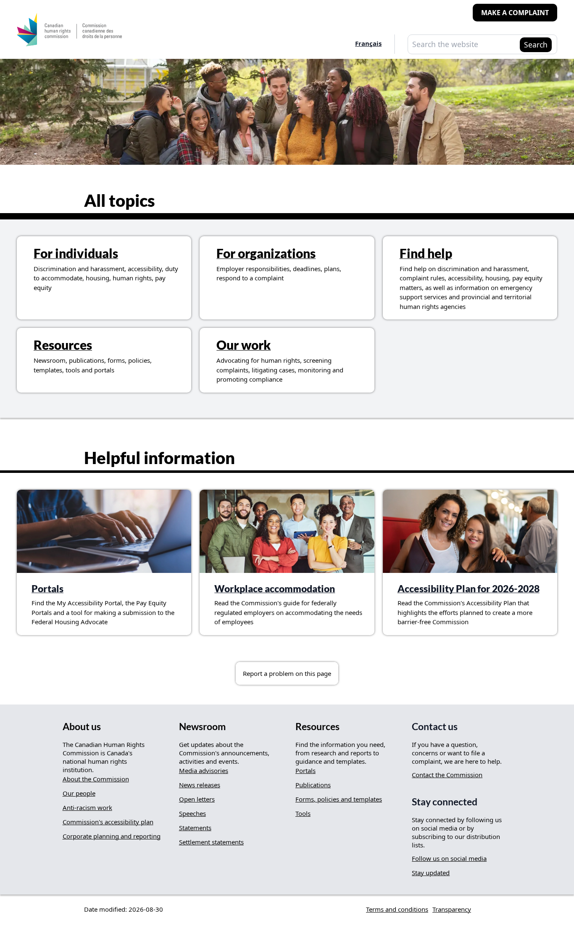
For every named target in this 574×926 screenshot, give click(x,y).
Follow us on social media (449, 858)
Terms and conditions (397, 909)
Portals (47, 588)
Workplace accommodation (274, 588)
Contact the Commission (447, 774)
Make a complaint (515, 12)
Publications (313, 785)
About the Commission (96, 779)
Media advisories (203, 770)
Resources (63, 344)
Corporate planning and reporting (112, 836)
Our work (243, 344)
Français (368, 43)
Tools (303, 813)
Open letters (197, 799)
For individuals (76, 253)
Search (536, 45)
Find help (426, 253)
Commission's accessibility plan (108, 822)
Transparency (451, 909)
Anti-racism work (87, 807)
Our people (79, 793)
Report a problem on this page (287, 673)
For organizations (266, 253)
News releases (199, 785)
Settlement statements (211, 842)
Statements (195, 827)
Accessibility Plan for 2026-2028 (469, 588)
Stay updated (431, 872)
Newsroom (202, 726)
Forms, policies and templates (338, 799)
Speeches (192, 813)
